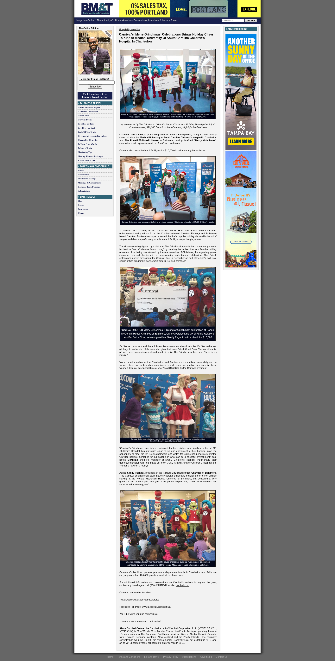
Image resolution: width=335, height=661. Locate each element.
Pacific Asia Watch (86, 160)
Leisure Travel (151, 657)
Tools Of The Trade (87, 132)
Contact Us (221, 657)
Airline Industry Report (89, 107)
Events (81, 205)
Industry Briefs (85, 148)
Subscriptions (84, 191)
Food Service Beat (86, 128)
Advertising (206, 657)
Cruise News (83, 115)
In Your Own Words (87, 144)
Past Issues (83, 209)
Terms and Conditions (128, 657)
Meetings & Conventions (89, 183)
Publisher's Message (87, 178)
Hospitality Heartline (88, 140)
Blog (80, 201)
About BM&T (84, 174)
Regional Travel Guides (89, 187)
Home (81, 170)
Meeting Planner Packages (90, 156)
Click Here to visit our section (95, 96)
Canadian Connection (88, 111)
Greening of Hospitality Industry (93, 136)
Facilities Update (86, 124)
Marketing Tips (85, 152)
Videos (81, 213)
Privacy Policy (170, 657)
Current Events (85, 120)
